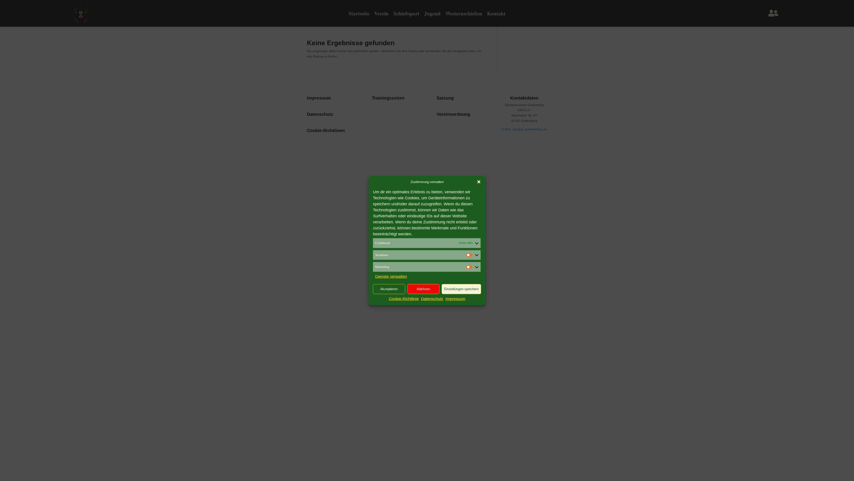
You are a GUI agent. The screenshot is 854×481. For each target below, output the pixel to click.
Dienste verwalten (391, 276)
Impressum (455, 299)
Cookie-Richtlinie (404, 299)
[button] (479, 182)
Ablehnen (423, 289)
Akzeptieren (389, 289)
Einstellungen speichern (461, 289)
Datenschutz (432, 299)
